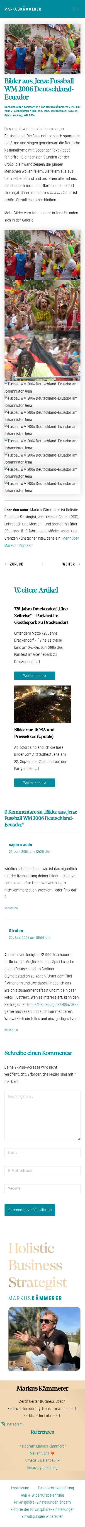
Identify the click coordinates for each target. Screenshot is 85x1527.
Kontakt (25, 545)
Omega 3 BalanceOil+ (42, 1460)
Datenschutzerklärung (56, 1488)
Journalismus (21, 111)
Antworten (11, 908)
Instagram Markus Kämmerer (42, 1446)
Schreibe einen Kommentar (21, 107)
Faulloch (37, 111)
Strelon (16, 930)
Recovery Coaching (42, 1467)
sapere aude (20, 844)
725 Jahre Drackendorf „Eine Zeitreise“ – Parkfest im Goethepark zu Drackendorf (41, 616)
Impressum (20, 1488)
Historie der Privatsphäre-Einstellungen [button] (43, 1509)
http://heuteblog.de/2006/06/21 (53, 1004)
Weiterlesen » (34, 675)
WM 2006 (29, 115)
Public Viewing (13, 115)
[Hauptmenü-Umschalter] (75, 9)
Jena (46, 111)
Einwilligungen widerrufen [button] (42, 1516)
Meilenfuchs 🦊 (42, 1453)
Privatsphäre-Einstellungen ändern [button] (42, 1502)
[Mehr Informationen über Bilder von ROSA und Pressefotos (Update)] (42, 703)
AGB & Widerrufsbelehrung (42, 1495)
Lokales (73, 111)
